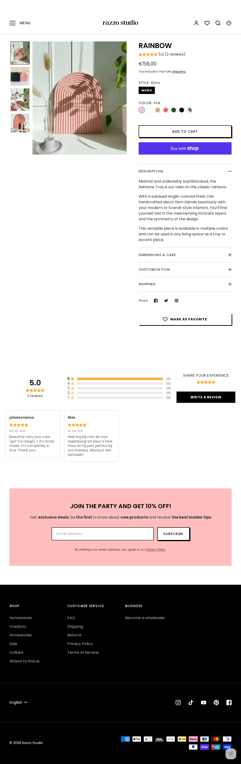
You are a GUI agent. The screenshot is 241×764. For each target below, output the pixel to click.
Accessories (20, 635)
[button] (20, 53)
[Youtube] (203, 702)
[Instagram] (178, 702)
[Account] (196, 23)
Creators (17, 626)
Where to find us (24, 661)
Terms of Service (83, 652)
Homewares (20, 618)
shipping (178, 71)
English (15, 702)
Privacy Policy (155, 549)
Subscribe (173, 533)
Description (151, 171)
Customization (154, 269)
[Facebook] (229, 702)
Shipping (147, 284)
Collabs (16, 652)
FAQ (71, 618)
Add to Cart (185, 131)
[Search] (218, 23)
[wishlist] (207, 23)
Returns (74, 635)
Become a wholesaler (145, 618)
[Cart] (229, 23)
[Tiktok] (191, 702)
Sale (13, 643)
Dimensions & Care (157, 255)
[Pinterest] (216, 702)
